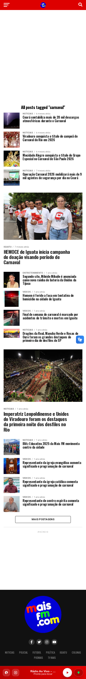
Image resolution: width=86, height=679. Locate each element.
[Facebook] (6, 672)
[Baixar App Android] (78, 672)
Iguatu (63, 652)
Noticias (9, 652)
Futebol (37, 652)
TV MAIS (52, 658)
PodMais (38, 658)
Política (50, 652)
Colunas (76, 652)
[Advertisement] (43, 58)
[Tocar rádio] (67, 672)
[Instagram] (15, 672)
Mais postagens (43, 519)
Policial (23, 652)
